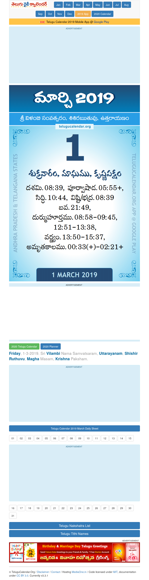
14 (121, 438)
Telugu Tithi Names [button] (74, 533)
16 (12, 508)
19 (38, 508)
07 (63, 438)
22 (63, 508)
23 (71, 508)
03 (29, 438)
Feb (68, 5)
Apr (88, 5)
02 (21, 438)
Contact (55, 572)
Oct (50, 14)
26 (96, 508)
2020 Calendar (102, 14)
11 (96, 438)
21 (54, 508)
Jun (108, 5)
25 (88, 508)
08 (71, 438)
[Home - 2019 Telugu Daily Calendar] (30, 4)
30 (129, 508)
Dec (69, 14)
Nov (59, 14)
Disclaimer (43, 572)
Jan (58, 5)
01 (12, 438)
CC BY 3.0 (22, 575)
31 (12, 515)
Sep (40, 14)
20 (46, 508)
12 (104, 438)
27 (104, 508)
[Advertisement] (74, 55)
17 (21, 508)
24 (79, 508)
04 (38, 438)
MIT (115, 572)
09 (79, 438)
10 (88, 438)
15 (129, 438)
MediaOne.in (79, 572)
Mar (78, 5)
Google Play (101, 22)
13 (113, 438)
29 (121, 508)
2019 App (82, 14)
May (97, 5)
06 (54, 438)
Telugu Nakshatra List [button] (74, 525)
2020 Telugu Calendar (24, 346)
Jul (117, 5)
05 (46, 438)
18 (29, 508)
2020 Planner (50, 346)
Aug (126, 5)
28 (113, 508)
